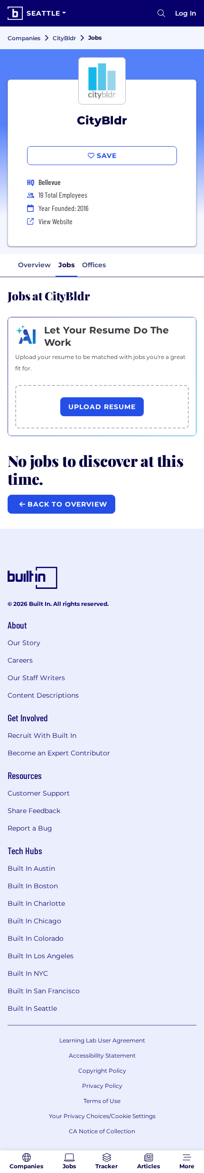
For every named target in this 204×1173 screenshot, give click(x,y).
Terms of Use (102, 1100)
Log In (185, 13)
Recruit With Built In (42, 735)
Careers (20, 660)
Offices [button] (94, 265)
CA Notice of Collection (102, 1131)
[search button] (161, 13)
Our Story (24, 643)
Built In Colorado (36, 938)
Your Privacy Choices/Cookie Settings (102, 1116)
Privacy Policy (102, 1085)
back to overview (66, 504)
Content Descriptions (43, 695)
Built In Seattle (32, 1008)
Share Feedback (34, 810)
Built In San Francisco (44, 991)
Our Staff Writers (36, 678)
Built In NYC (28, 973)
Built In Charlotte (36, 903)
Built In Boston (33, 886)
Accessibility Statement (102, 1055)
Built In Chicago (34, 921)
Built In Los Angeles (41, 956)
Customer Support (39, 793)
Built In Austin (31, 868)
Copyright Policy (102, 1070)
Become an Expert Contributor (59, 753)
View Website (55, 221)
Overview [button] (34, 265)
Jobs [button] (66, 265)
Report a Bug (30, 828)
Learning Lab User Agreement (102, 1040)
